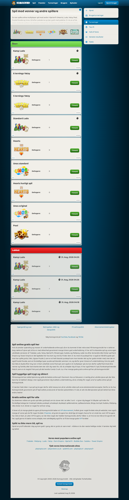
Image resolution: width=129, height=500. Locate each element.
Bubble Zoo (78, 441)
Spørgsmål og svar (24, 327)
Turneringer (93, 22)
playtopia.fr (89, 448)
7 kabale (30, 441)
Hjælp (91, 41)
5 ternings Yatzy (21, 96)
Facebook (72, 337)
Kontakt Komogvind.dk (64, 484)
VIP (80, 418)
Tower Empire (97, 441)
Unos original (20, 206)
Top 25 (91, 27)
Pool (15, 225)
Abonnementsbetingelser (104, 327)
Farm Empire (59, 441)
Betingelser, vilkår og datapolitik (51, 328)
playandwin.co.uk (54, 448)
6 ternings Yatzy (21, 73)
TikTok (80, 337)
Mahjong (37, 441)
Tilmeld (75, 60)
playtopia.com (40, 448)
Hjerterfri (68, 441)
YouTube (64, 337)
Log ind (100, 3)
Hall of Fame (94, 32)
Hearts (16, 141)
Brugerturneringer (96, 15)
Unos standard (21, 163)
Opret (91, 10)
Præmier (47, 413)
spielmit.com (68, 448)
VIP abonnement (66, 410)
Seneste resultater (96, 37)
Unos (13, 178)
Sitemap (64, 489)
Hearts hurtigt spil (22, 183)
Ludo (13, 68)
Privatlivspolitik (78, 327)
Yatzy (13, 90)
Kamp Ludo (19, 51)
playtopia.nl (78, 448)
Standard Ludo (21, 118)
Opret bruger (111, 3)
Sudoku (87, 441)
